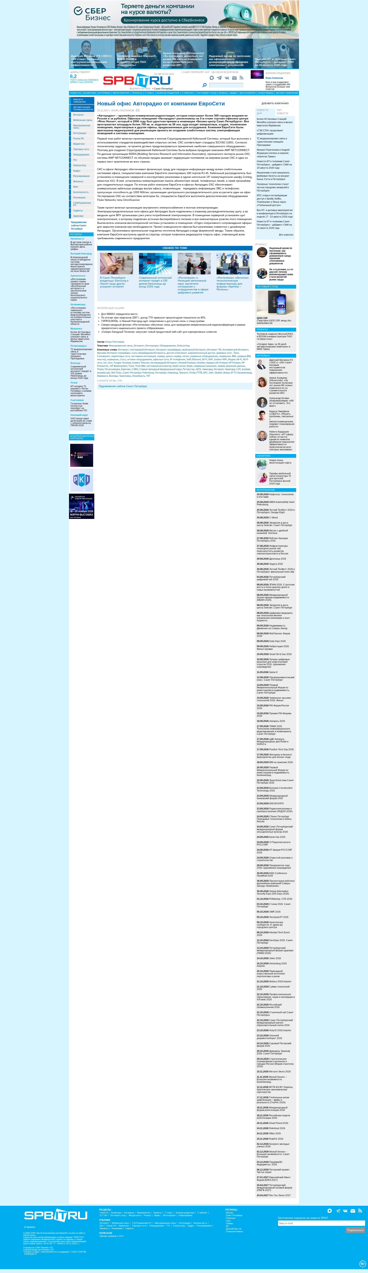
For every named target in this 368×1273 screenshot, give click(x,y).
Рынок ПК (78, 138)
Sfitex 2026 (275, 1133)
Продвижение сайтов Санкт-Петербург (79, 225)
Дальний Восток (233, 1229)
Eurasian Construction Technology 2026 (274, 789)
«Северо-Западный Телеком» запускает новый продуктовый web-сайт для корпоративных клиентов (159, 331)
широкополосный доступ (201, 353)
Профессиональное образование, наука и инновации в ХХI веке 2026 (276, 997)
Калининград (78, 304)
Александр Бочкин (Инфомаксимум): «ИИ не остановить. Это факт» (281, 402)
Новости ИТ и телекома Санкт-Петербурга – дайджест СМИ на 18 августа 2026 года (275, 61)
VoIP (188, 359)
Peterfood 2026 (277, 1128)
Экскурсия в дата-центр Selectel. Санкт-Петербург (274, 524)
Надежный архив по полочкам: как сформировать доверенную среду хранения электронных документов (230, 60)
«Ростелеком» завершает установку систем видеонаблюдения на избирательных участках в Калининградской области (81, 316)
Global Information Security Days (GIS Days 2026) (273, 892)
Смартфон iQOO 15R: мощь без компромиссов (274, 320)
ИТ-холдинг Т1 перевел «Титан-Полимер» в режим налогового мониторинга (81, 391)
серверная (225, 356)
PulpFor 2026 (276, 1139)
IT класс (149, 93)
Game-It (273, 672)
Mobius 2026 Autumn (280, 981)
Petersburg (148, 372)
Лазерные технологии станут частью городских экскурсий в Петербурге (273, 187)
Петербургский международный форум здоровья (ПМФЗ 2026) (275, 950)
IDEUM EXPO (276, 803)
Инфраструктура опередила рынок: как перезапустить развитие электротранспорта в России (272, 550)
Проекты (137, 93)
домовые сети (224, 353)
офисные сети (161, 359)
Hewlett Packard (187, 362)
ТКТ (148, 376)
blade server (179, 366)
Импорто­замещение (79, 100)
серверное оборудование (204, 356)
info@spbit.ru (30, 1254)
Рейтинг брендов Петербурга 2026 (272, 539)
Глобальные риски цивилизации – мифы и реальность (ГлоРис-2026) (273, 1100)
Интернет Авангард (224, 369)
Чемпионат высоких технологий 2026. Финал (274, 699)
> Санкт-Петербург (162, 88)
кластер (101, 359)
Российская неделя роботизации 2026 (273, 1116)
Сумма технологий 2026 (273, 988)
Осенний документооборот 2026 (269, 1036)
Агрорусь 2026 (277, 721)
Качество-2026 (277, 837)
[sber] (184, 19)
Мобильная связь (82, 120)
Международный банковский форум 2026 (272, 797)
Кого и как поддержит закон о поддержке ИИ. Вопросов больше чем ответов (278, 85)
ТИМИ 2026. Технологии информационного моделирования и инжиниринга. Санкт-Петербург (274, 730)
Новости (75, 93)
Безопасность (81, 192)
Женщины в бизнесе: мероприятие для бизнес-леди (274, 755)
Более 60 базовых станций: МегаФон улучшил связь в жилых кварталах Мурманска (80, 337)
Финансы (78, 181)
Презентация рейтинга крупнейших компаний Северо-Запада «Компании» (276, 883)
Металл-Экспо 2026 (280, 1071)
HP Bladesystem (118, 366)
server (185, 356)
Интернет (78, 115)
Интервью (104, 93)
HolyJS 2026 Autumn (280, 1030)
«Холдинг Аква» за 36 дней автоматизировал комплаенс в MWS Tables (273, 346)
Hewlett (201, 362)
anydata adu (103, 372)
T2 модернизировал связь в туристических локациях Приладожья (81, 354)
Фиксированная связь (81, 126)
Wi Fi (204, 359)
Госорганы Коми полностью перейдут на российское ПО (79, 407)
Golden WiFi (220, 359)
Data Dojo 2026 (277, 641)
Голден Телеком (122, 362)
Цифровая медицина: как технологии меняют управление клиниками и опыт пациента (275, 617)
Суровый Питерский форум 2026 (274, 1044)
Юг (227, 1226)
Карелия (126, 369)
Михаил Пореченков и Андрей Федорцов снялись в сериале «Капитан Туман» (273, 153)
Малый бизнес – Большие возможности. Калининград (272, 1079)
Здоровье (78, 216)
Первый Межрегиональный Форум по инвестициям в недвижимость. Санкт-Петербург (273, 689)
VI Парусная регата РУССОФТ (274, 843)
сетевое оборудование (139, 359)
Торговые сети (81, 149)
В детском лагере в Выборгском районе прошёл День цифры (81, 245)
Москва (229, 1213)
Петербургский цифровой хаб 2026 (271, 578)
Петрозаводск (79, 346)
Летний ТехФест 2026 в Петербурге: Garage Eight (276, 511)
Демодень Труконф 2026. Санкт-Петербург (273, 1052)
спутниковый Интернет (142, 349)
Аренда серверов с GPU (111, 1236)
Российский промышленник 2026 (269, 1006)
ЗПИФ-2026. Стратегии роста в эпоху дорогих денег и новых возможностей (276, 587)
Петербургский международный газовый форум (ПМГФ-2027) (274, 1188)
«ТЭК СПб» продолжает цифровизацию (270, 132)
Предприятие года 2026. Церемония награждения (274, 866)
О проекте (29, 1227)
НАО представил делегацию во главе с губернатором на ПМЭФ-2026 (81, 422)
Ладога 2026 (276, 564)
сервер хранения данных (231, 366)
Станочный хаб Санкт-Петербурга (275, 1013)
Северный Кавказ (234, 1231)
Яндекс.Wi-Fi (235, 359)
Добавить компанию (275, 103)
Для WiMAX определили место (119, 314)
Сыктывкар (77, 400)
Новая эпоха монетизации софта (280, 461)
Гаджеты (78, 210)
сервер (161, 356)
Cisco (123, 359)
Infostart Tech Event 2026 (273, 933)
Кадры (76, 171)
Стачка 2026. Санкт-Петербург (274, 905)
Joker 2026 (275, 958)
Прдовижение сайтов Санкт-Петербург (123, 386)
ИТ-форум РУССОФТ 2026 (274, 851)
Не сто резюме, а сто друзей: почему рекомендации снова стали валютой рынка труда (281, 274)
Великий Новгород (81, 253)
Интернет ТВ (214, 349)
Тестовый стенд (206, 93)
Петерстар (189, 369)
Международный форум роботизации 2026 (272, 1108)
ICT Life (103, 1215)
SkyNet (218, 372)
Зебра (226, 372)
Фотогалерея (247, 93)
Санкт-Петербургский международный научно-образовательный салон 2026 (275, 1023)
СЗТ (238, 369)
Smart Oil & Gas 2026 (280, 654)
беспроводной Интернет (163, 362)
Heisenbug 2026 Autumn (272, 964)
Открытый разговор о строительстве (275, 859)
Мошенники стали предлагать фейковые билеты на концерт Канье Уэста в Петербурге (273, 176)
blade (190, 366)
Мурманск (76, 328)
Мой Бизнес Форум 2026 (273, 634)
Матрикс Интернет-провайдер (113, 353)
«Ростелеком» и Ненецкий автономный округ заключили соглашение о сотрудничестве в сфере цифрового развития (193, 285)
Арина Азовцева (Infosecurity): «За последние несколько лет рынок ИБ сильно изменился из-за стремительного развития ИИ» (184, 59)
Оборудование (81, 154)
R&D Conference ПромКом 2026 (272, 874)
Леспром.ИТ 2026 (278, 917)
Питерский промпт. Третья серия (273, 1171)
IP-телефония (177, 359)
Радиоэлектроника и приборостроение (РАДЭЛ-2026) (274, 810)
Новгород (173, 372)
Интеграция (79, 133)
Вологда (75, 363)
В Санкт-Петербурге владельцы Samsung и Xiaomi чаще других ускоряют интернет (114, 282)
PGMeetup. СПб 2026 (280, 899)
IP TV (233, 372)
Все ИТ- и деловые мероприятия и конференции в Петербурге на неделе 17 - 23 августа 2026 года (275, 213)
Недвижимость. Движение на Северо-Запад (272, 627)
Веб (101, 1226)
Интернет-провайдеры (168, 349)
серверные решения (205, 366)
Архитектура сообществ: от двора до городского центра (270, 925)
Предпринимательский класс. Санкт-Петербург (275, 678)
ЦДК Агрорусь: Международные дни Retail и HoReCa (272, 741)
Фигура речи (135, 1215)
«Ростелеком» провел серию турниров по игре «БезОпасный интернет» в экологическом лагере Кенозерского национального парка (80, 289)
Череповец (125, 376)
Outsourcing (79, 165)
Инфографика (266, 93)
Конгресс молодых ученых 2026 (273, 1145)
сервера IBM (244, 356)
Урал (228, 1221)
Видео (233, 93)
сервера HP (212, 362)
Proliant (223, 362)
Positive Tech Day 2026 (281, 749)
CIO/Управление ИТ (82, 204)
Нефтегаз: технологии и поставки (275, 495)
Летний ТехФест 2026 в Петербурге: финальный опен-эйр (276, 570)
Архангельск (78, 275)
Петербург (160, 372)
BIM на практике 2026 (281, 762)
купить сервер (173, 356)
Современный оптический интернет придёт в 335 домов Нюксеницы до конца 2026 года (81, 372)
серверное (113, 359)
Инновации (79, 197)
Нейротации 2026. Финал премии (273, 647)
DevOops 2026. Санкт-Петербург (275, 941)
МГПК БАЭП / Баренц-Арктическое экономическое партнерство (275, 1089)
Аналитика (89, 93)
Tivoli (131, 366)
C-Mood (273, 517)
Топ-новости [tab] (282, 112)
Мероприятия (121, 93)
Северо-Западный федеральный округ (160, 369)
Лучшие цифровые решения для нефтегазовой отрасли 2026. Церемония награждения (273, 663)
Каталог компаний (287, 93)
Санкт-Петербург (132, 372)
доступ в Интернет (177, 353)
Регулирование (81, 176)
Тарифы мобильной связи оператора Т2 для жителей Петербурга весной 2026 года (280, 478)
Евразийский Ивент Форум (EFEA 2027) (274, 1178)
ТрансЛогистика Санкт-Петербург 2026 (275, 781)
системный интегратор (159, 366)
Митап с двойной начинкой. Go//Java (272, 531)
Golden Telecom (140, 362)
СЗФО (135, 369)
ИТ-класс (261, 244)
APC (205, 372)
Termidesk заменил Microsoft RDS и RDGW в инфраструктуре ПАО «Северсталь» (136, 60)
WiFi (210, 359)
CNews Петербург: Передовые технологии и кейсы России (274, 819)
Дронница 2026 (277, 558)
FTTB (199, 372)
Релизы (223, 93)
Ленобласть (77, 238)
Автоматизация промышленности (83, 108)
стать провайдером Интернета (148, 353)
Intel (211, 372)
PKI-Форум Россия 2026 (273, 706)
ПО (75, 160)
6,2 (73, 76)
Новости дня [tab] (262, 112)
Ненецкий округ (79, 415)
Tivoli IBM (140, 366)
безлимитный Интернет (235, 349)
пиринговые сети (120, 356)
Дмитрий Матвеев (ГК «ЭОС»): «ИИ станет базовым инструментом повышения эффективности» (91, 60)
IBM (234, 356)
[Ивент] (81, 455)
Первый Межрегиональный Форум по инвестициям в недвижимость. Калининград (273, 771)
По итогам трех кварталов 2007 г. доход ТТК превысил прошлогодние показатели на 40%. (153, 317)
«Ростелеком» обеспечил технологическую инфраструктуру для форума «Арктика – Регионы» (233, 283)
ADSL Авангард (204, 369)
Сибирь (229, 1223)
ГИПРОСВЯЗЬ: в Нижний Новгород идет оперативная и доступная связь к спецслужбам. (153, 321)
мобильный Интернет (194, 349)
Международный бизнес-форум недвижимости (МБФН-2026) (273, 597)
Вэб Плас (116, 372)
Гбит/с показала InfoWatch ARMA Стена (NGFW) (84, 81)
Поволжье (231, 1218)
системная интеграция (143, 356)
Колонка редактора (278, 73)
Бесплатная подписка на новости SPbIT (303, 1217)
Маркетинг (79, 144)
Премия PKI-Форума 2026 (274, 714)
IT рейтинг (188, 93)
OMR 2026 (275, 911)
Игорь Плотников (122, 110)
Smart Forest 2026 (278, 1123)
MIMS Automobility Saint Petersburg (275, 503)
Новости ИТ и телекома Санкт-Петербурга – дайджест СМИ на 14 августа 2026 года (274, 224)
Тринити (183, 372)
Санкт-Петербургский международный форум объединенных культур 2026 (275, 829)
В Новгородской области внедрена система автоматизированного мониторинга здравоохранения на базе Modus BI (83, 264)
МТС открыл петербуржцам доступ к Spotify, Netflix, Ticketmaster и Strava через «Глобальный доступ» (272, 200)
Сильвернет (103, 356)
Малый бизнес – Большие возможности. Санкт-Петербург (273, 1154)
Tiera (236, 353)
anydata (246, 369)
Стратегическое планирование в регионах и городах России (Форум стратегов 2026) (275, 1063)
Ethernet (196, 359)
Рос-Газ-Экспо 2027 (280, 1195)
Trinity (192, 372)
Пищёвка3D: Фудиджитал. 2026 (270, 1163)
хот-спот (108, 362)
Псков (74, 382)
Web (75, 187)
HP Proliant (234, 362)
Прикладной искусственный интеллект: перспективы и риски (271, 974)
